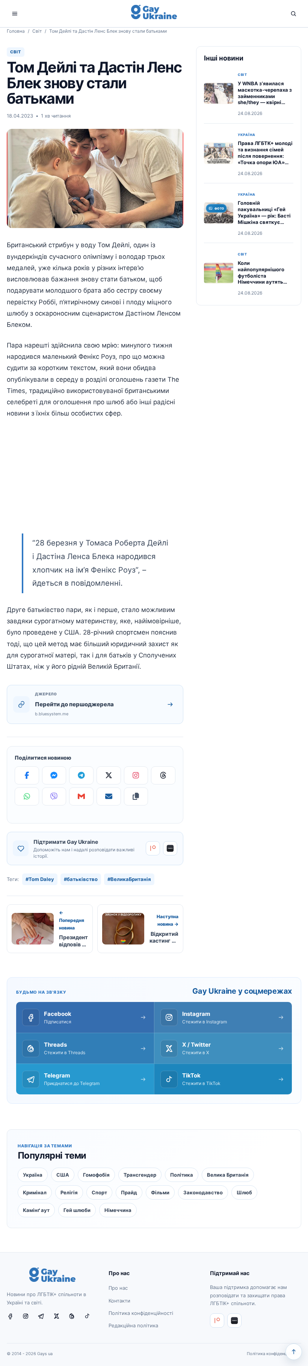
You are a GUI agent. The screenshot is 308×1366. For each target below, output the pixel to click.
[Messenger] (54, 775)
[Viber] (54, 796)
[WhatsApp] (27, 796)
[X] (109, 775)
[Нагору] (293, 1351)
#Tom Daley (40, 879)
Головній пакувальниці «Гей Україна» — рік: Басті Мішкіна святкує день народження (264, 215)
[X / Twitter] (59, 1319)
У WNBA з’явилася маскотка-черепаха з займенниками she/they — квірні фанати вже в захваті (265, 96)
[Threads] (163, 775)
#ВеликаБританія (129, 879)
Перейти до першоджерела (74, 704)
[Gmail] (81, 796)
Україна (246, 135)
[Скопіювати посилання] (136, 796)
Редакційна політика (133, 1325)
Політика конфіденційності (141, 1313)
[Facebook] (27, 775)
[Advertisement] (95, 480)
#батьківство (81, 879)
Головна (16, 31)
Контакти (119, 1301)
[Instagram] (136, 775)
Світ (37, 31)
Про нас (118, 1288)
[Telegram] (81, 775)
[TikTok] (90, 1319)
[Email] (109, 796)
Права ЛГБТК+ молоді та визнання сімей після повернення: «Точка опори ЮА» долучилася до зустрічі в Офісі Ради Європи (265, 162)
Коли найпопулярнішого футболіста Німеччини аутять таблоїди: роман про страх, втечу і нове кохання (263, 282)
